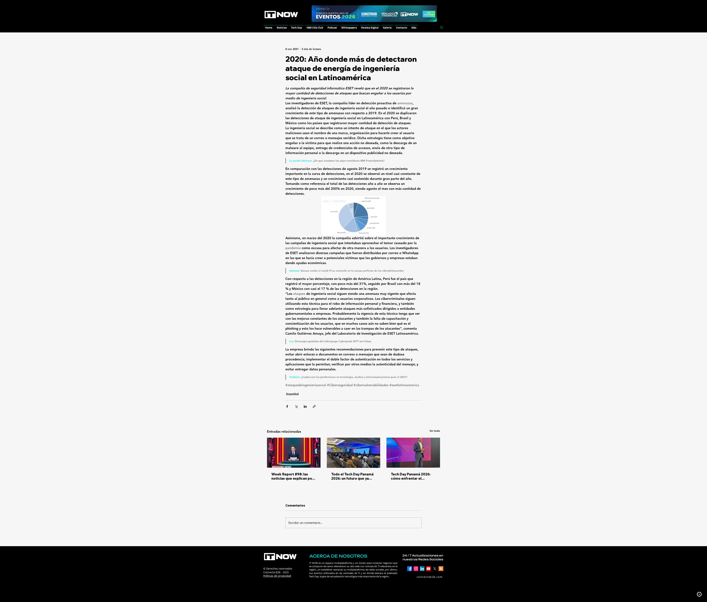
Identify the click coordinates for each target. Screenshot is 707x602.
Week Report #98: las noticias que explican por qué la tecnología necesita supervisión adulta (293, 476)
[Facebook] (409, 568)
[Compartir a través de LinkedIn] (305, 406)
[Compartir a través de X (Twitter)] (296, 406)
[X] (434, 568)
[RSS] (441, 568)
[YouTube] (428, 568)
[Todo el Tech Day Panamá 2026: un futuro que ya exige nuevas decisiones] (353, 453)
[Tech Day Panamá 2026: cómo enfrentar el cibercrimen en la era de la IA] (413, 453)
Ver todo (435, 430)
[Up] (699, 594)
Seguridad (292, 393)
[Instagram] (416, 568)
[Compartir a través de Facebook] (287, 406)
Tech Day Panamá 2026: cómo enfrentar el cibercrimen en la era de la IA (413, 476)
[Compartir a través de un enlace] (314, 406)
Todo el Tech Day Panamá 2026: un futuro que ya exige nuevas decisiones (352, 476)
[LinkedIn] (422, 568)
